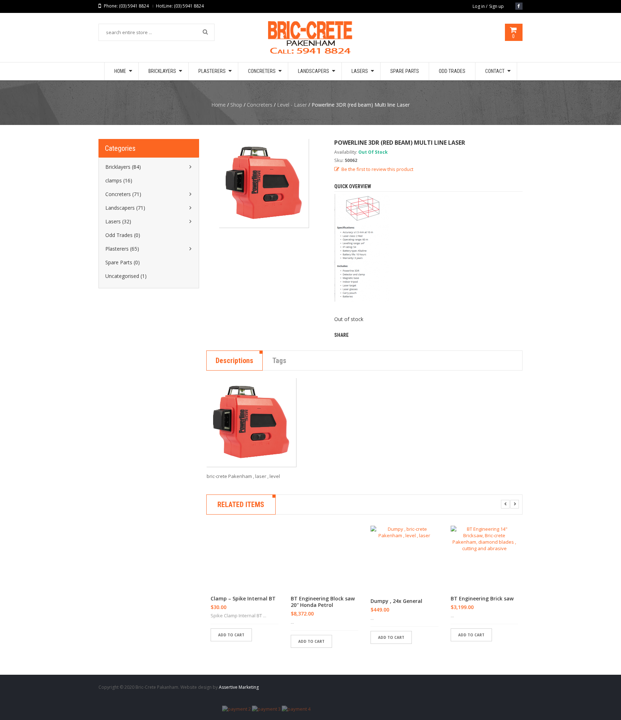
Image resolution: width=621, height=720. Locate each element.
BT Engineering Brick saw (482, 598)
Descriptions (234, 360)
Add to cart (231, 634)
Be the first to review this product (377, 169)
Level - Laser (292, 104)
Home (218, 104)
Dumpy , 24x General (396, 601)
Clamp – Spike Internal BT (243, 598)
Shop (236, 104)
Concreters (259, 104)
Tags (279, 360)
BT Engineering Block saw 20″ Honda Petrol (323, 601)
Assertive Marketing (239, 687)
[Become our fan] (519, 6)
